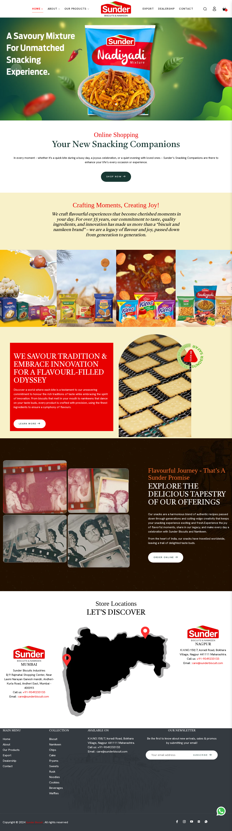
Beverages (56, 788)
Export (7, 755)
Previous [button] (16, 68)
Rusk (52, 771)
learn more (28, 423)
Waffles (54, 793)
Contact (8, 766)
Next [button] (215, 68)
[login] (214, 9)
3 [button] (121, 104)
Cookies (54, 782)
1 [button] (111, 104)
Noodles (54, 777)
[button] (205, 9)
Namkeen (55, 744)
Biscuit (53, 739)
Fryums (53, 761)
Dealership (9, 761)
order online (164, 557)
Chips (52, 750)
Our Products (11, 750)
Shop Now (114, 176)
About (6, 744)
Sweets (54, 766)
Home (6, 739)
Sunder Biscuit (34, 822)
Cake (52, 755)
